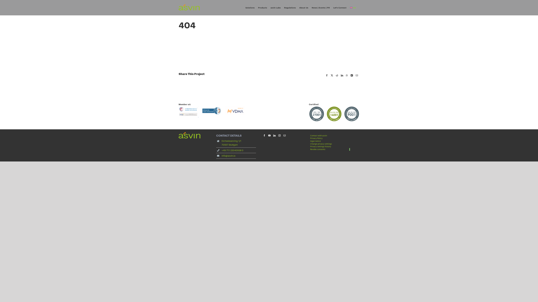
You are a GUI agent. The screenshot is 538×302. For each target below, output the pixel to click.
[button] (330, 144)
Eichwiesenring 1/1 (231, 141)
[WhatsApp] (347, 75)
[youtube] (269, 135)
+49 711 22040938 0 (232, 150)
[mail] (284, 135)
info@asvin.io (228, 155)
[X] (331, 75)
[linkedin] (274, 135)
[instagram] (279, 135)
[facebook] (264, 135)
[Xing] (351, 75)
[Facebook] (326, 75)
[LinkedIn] (342, 75)
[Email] (356, 75)
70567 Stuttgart (230, 144)
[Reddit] (336, 75)
